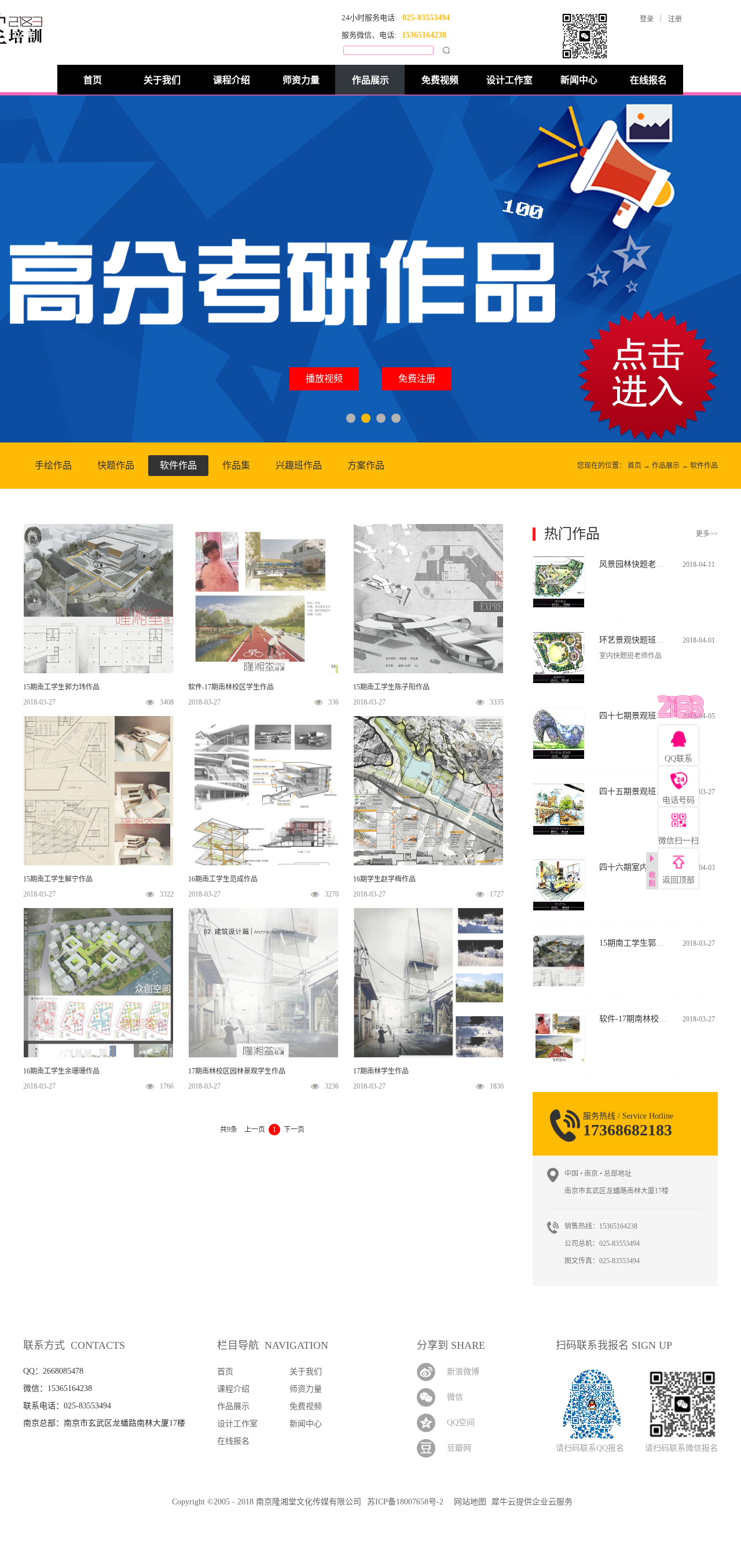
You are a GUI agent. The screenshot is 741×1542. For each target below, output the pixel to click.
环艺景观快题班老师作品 (643, 640)
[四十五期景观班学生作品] (558, 789)
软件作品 (704, 466)
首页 (92, 80)
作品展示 (666, 466)
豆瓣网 (459, 1448)
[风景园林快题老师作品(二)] (558, 561)
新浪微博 (463, 1371)
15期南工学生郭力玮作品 (643, 943)
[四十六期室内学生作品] (558, 864)
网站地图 (467, 1501)
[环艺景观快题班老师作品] (558, 637)
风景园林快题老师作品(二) (646, 564)
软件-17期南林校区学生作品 (649, 1019)
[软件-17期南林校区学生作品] (558, 1016)
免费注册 (416, 378)
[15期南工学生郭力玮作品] (558, 940)
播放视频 (324, 378)
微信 (455, 1397)
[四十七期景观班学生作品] (558, 713)
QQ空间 (461, 1422)
